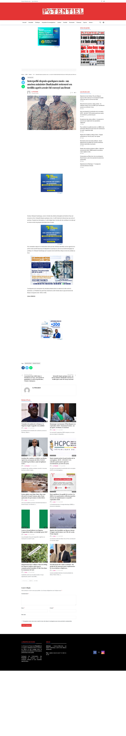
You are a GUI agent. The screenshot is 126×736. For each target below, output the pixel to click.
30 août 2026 (31, 572)
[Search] (100, 22)
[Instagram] (103, 652)
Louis (54, 430)
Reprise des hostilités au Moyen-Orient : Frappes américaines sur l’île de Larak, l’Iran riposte (62, 532)
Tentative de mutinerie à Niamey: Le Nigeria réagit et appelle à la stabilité (32, 425)
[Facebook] (102, 1)
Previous (25, 580)
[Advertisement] (48, 57)
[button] (82, 48)
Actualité (30, 77)
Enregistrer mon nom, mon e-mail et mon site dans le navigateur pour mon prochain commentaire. (47, 621)
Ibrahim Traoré (36, 363)
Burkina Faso (28, 363)
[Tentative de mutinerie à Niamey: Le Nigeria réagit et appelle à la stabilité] (34, 412)
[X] (99, 652)
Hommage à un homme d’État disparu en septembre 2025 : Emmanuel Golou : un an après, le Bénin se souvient (63, 425)
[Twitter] (104, 1)
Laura (26, 428)
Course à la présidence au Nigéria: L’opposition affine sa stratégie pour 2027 (34, 531)
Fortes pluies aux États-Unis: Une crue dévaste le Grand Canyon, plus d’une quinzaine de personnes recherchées (33, 496)
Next (30, 580)
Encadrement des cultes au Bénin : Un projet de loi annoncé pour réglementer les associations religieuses (62, 566)
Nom (23, 608)
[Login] (103, 22)
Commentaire (25, 593)
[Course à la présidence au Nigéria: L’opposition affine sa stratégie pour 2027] (34, 519)
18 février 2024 (34, 93)
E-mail (52, 608)
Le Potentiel (34, 91)
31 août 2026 (31, 428)
